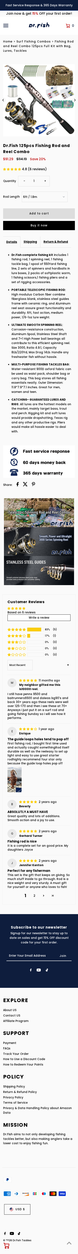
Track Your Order (16, 1054)
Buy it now (39, 225)
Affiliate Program (15, 1021)
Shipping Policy (14, 1087)
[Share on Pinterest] (33, 485)
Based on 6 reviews (21, 612)
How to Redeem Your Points (23, 1065)
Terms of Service (15, 1103)
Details (11, 242)
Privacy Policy (13, 1097)
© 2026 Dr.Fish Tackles (17, 1240)
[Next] (74, 100)
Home (7, 42)
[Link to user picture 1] (14, 779)
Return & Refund (55, 242)
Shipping (30, 242)
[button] (12, 169)
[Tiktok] (47, 971)
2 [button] (34, 896)
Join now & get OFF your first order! (39, 13)
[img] (28, 680)
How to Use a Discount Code (24, 1059)
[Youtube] (39, 971)
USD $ (20, 1209)
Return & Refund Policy (20, 1092)
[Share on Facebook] (17, 485)
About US (9, 1010)
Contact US (11, 1016)
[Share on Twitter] (25, 485)
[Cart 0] (6, 1245)
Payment (9, 1043)
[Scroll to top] (69, 1243)
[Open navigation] (14, 25)
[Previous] (3, 100)
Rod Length (11, 197)
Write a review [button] (39, 618)
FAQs (6, 1048)
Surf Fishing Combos (33, 42)
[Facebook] (31, 971)
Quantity (9, 181)
